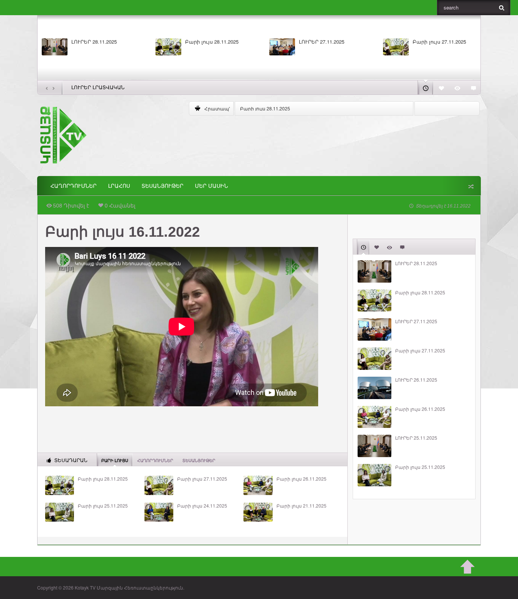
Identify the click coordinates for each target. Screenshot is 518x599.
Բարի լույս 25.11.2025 (103, 506)
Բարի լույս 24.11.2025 (202, 506)
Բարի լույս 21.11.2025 (301, 506)
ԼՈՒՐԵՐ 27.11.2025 (321, 41)
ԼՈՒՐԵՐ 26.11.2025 (416, 380)
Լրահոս (119, 186)
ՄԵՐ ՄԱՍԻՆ (211, 186)
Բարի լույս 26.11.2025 (301, 479)
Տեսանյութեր (162, 186)
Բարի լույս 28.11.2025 (212, 41)
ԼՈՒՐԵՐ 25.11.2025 (416, 438)
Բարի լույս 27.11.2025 (439, 41)
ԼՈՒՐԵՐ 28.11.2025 (94, 41)
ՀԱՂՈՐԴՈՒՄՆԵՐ (73, 186)
